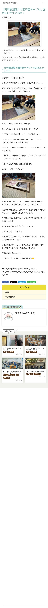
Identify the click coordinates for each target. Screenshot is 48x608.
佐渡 (7, 292)
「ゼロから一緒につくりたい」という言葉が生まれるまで (35, 348)
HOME (4, 57)
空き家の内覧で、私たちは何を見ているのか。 (12, 348)
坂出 (5, 352)
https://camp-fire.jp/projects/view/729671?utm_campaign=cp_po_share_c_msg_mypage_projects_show (23, 271)
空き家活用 (10, 297)
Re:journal (12, 57)
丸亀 (28, 374)
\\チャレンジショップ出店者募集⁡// (35, 371)
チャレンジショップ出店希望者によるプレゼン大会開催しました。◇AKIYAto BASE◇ (12, 373)
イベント (6, 375)
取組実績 (12, 375)
